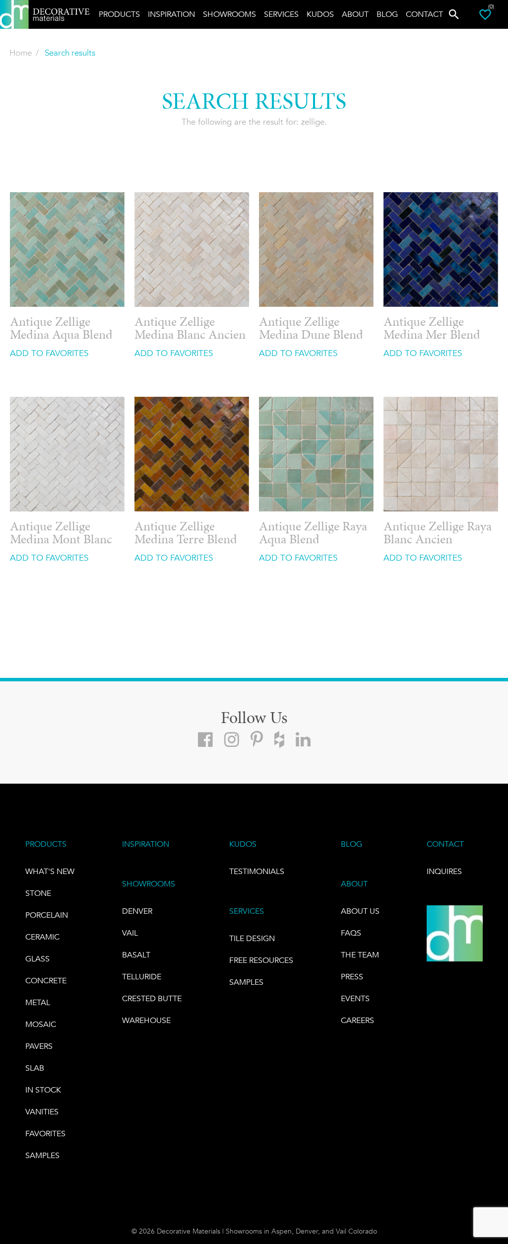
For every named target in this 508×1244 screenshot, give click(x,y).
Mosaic (40, 1024)
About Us (360, 911)
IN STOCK (43, 1090)
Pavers (39, 1046)
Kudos (320, 14)
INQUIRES (444, 871)
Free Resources (261, 960)
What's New (49, 871)
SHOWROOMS (148, 883)
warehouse (146, 1020)
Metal (37, 1002)
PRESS (352, 976)
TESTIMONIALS (256, 871)
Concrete (45, 980)
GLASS (37, 958)
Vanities (42, 1111)
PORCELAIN (46, 915)
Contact (424, 14)
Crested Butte (152, 998)
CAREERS (357, 1020)
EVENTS (355, 998)
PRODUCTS (45, 844)
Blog (387, 14)
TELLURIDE (141, 976)
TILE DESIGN (252, 938)
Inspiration (171, 14)
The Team (360, 955)
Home (20, 52)
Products (119, 14)
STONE (38, 893)
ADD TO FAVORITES (49, 353)
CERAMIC (42, 937)
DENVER (137, 911)
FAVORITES (45, 1133)
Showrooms (229, 14)
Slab (34, 1068)
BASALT (136, 955)
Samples (42, 1155)
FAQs (351, 933)
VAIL (130, 933)
